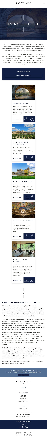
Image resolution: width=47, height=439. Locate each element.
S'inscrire (23, 375)
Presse (23, 424)
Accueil (23, 395)
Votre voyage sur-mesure (22, 75)
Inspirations (23, 398)
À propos (23, 400)
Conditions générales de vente (23, 421)
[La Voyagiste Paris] (23, 3)
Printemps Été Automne (26, 198)
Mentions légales (23, 426)
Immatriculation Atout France (23, 423)
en (44, 4)
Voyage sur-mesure (23, 401)
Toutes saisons (26, 119)
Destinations (23, 396)
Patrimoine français (32, 120)
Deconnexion (32, 281)
